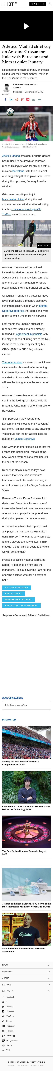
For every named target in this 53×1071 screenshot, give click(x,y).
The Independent (12, 362)
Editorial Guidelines (39, 615)
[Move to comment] (39, 99)
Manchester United (13, 199)
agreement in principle (29, 334)
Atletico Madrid (11, 155)
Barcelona (18, 171)
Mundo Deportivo (25, 438)
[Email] (33, 99)
